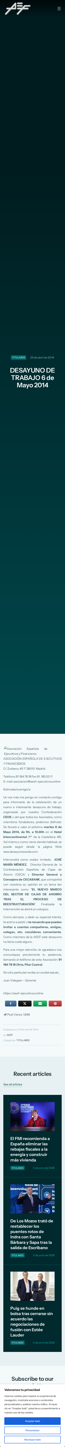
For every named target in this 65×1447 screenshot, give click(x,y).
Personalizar (32, 1430)
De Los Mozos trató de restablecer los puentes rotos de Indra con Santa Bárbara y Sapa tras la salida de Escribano (31, 1234)
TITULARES (18, 357)
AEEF (10, 1035)
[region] (32, 1415)
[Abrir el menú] (59, 8)
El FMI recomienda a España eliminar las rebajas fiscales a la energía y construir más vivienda (30, 1149)
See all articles (12, 1084)
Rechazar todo (32, 1439)
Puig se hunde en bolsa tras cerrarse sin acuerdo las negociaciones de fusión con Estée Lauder (31, 1322)
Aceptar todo (32, 1421)
